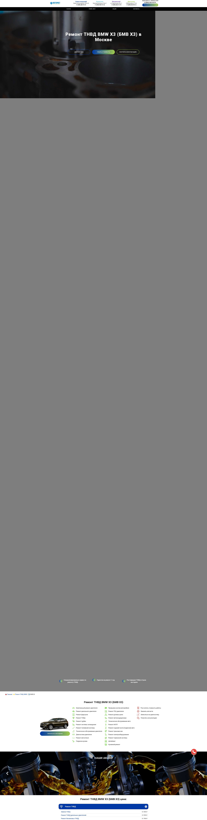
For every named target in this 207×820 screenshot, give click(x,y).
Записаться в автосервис (55, 733)
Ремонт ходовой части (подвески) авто (121, 728)
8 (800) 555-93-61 (150, 2)
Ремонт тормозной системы (117, 738)
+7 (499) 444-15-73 (116, 4)
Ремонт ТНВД (80, 718)
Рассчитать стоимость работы (151, 708)
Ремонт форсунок (82, 714)
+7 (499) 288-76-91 (81, 4)
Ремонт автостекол (82, 738)
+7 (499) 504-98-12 (131, 4)
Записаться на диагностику (150, 714)
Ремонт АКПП (113, 724)
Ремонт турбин (81, 721)
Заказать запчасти (147, 711)
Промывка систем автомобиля (118, 708)
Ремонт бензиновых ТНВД (70, 818)
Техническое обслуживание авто (119, 721)
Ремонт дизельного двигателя (86, 711)
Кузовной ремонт (114, 744)
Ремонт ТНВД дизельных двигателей (73, 815)
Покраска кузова (81, 741)
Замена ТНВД (65, 812)
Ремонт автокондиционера (117, 718)
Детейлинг (111, 741)
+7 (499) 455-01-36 (100, 4)
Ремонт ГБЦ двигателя (116, 711)
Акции (114, 9)
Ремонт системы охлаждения (86, 724)
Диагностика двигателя (84, 734)
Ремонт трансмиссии (115, 731)
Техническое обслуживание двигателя (89, 731)
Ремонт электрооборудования (118, 734)
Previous (7, 773)
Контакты (136, 9)
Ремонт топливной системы (85, 728)
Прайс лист (92, 9)
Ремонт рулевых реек (115, 714)
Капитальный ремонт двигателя (86, 708)
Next (199, 773)
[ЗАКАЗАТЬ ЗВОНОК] (194, 751)
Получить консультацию (150, 5)
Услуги (68, 9)
